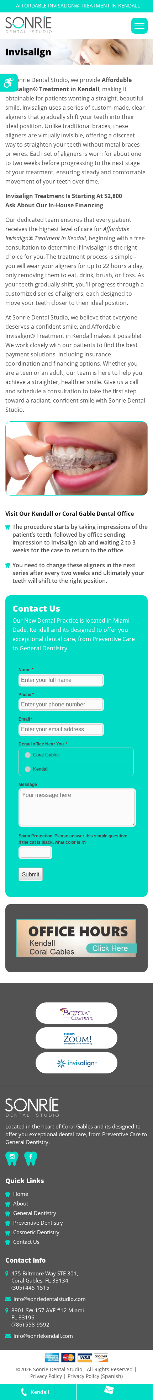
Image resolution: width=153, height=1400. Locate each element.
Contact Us (26, 1241)
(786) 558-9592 (30, 1324)
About (20, 1203)
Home (20, 1193)
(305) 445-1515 (30, 1287)
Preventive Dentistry (38, 1222)
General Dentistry (34, 1212)
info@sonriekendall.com (43, 1335)
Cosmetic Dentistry (36, 1232)
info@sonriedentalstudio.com (50, 1298)
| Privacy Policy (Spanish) (92, 1376)
